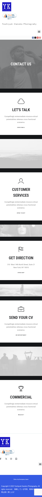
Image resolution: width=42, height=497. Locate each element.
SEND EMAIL (21, 127)
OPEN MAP (21, 272)
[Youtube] (38, 38)
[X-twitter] (35, 38)
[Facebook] (33, 38)
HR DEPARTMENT (21, 335)
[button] (39, 31)
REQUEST (21, 415)
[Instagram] (40, 38)
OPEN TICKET (21, 213)
